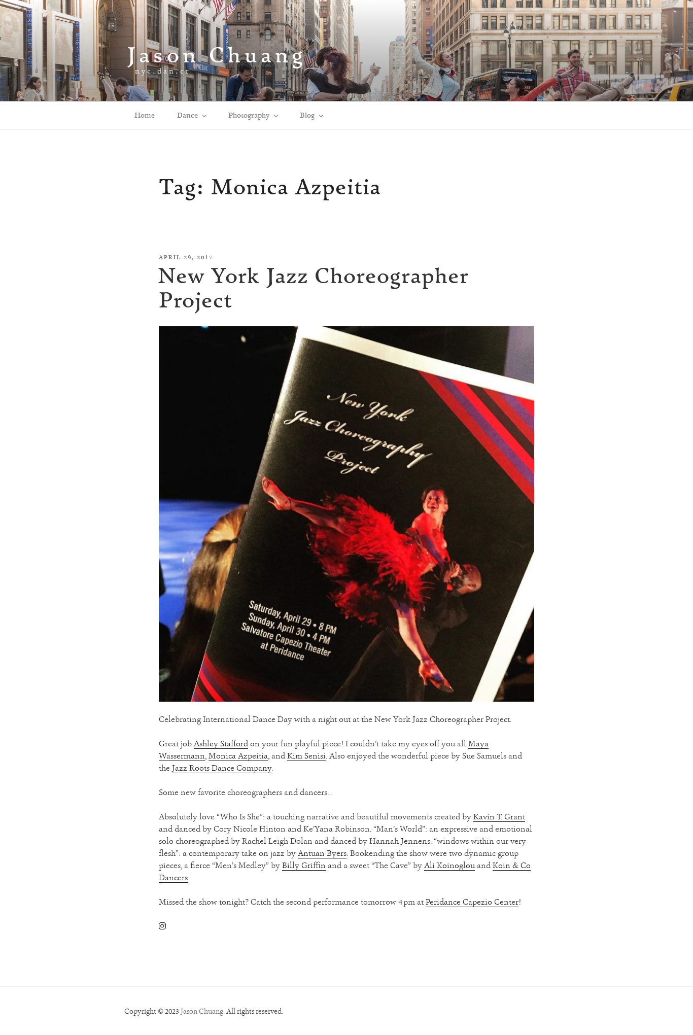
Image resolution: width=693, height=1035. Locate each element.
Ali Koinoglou (449, 865)
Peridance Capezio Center (472, 901)
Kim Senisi (306, 755)
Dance (187, 115)
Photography (248, 115)
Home (144, 115)
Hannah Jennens (399, 841)
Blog (307, 115)
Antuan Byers (322, 853)
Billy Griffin (304, 865)
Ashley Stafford (221, 743)
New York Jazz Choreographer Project (313, 287)
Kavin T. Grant (499, 816)
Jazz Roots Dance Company (221, 768)
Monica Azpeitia (238, 755)
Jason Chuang (216, 54)
